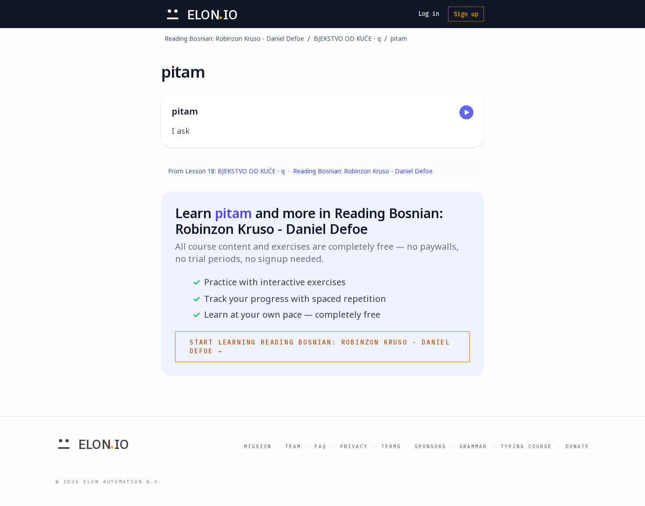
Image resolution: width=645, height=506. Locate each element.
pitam (399, 38)
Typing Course (526, 446)
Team (293, 446)
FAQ (320, 446)
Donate (577, 446)
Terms (391, 446)
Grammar (473, 446)
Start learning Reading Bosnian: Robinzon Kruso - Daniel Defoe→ (320, 346)
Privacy (354, 446)
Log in (428, 14)
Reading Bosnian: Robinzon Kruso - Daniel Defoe (234, 38)
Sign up (466, 14)
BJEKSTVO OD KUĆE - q (347, 38)
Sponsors (430, 446)
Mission (258, 446)
